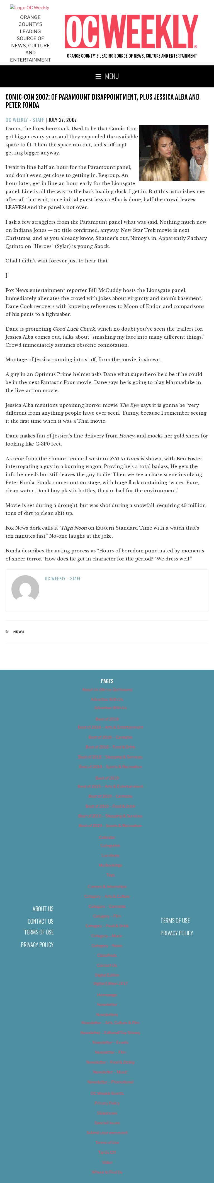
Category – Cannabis (107, 906)
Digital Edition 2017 (110, 983)
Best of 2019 (107, 778)
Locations (110, 855)
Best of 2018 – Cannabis (110, 737)
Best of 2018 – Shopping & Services (110, 756)
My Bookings (110, 865)
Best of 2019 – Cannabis (110, 796)
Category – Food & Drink (107, 925)
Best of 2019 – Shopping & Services (110, 815)
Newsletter (107, 1004)
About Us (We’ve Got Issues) (107, 689)
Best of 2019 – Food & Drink (110, 806)
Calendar (107, 837)
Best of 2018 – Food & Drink (110, 746)
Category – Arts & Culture (107, 896)
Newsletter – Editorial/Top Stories (110, 1032)
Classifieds (107, 955)
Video (107, 1162)
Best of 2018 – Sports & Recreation (110, 766)
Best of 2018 (107, 719)
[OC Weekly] (29, 7)
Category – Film (107, 916)
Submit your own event (107, 1132)
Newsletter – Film (110, 1052)
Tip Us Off (107, 1152)
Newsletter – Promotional (110, 1081)
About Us (43, 908)
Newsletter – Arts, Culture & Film (110, 1022)
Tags (110, 874)
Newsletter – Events (110, 1042)
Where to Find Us (107, 1172)
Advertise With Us (107, 699)
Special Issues (107, 1122)
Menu (112, 76)
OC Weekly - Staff (25, 119)
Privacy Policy (37, 944)
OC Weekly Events (107, 1093)
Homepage (107, 994)
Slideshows (107, 1113)
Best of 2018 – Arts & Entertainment (110, 727)
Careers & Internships (107, 886)
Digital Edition (107, 975)
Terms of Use (39, 932)
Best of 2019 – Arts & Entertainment (110, 786)
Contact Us (41, 921)
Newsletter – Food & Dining (110, 1062)
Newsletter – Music (110, 1071)
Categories (110, 845)
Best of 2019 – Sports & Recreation (110, 825)
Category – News (107, 945)
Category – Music (107, 935)
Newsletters (107, 1014)
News (19, 632)
